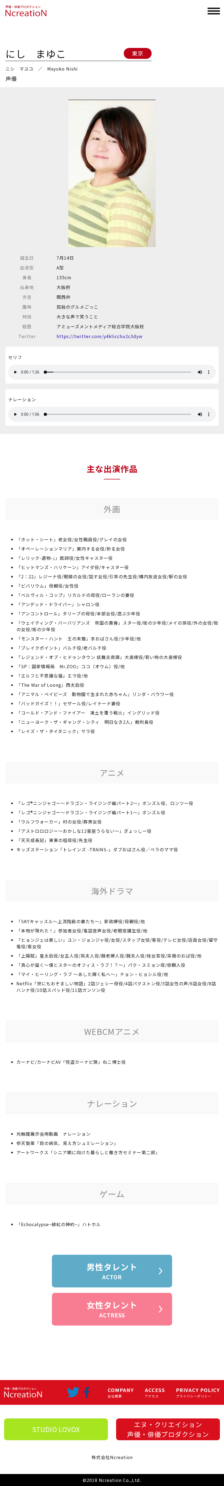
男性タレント (112, 1271)
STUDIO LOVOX (56, 1429)
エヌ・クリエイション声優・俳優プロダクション (168, 1429)
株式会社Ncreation (112, 1457)
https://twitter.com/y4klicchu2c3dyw (100, 336)
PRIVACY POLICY (198, 1392)
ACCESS (155, 1392)
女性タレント (112, 1309)
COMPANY (121, 1392)
